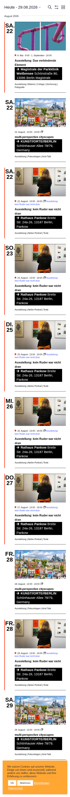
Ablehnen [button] (25, 782)
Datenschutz (15, 788)
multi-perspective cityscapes (34, 137)
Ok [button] (12, 782)
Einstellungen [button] (42, 783)
